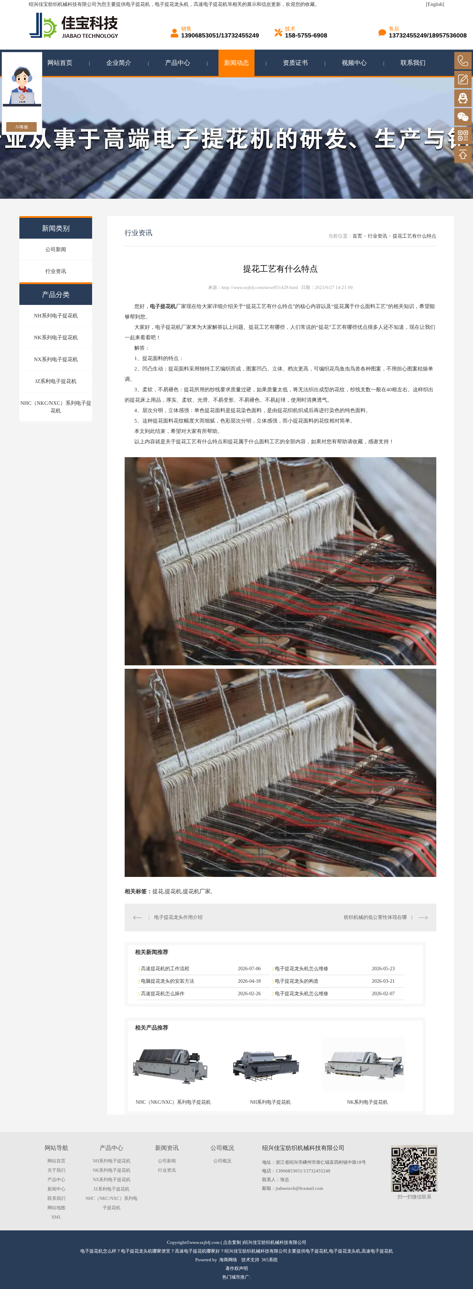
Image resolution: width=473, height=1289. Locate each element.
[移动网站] (463, 135)
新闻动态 (236, 62)
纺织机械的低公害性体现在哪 (375, 917)
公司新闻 (55, 249)
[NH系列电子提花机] (267, 1064)
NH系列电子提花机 (56, 315)
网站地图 (56, 1207)
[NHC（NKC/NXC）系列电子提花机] (169, 1064)
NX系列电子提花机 (56, 359)
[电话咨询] (463, 60)
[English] (435, 4)
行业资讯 (55, 271)
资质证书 (295, 62)
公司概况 (222, 1160)
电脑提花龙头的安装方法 (167, 981)
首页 (357, 236)
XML (56, 1217)
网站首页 (59, 62)
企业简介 (118, 62)
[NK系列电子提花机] (363, 1064)
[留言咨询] (463, 79)
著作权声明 (236, 1268)
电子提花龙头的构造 (297, 981)
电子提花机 (138, 4)
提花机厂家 (197, 891)
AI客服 (21, 127)
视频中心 (354, 62)
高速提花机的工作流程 (165, 968)
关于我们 (56, 1170)
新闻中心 (56, 1189)
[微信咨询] (463, 117)
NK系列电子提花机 (56, 337)
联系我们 (413, 62)
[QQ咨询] (463, 98)
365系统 (269, 1259)
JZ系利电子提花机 (56, 381)
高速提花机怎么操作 (163, 993)
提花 (157, 891)
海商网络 (228, 1259)
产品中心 (177, 62)
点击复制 (232, 1242)
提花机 (173, 891)
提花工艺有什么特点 (414, 236)
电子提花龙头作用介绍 (178, 917)
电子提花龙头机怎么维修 (301, 968)
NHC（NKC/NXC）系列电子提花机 (55, 406)
